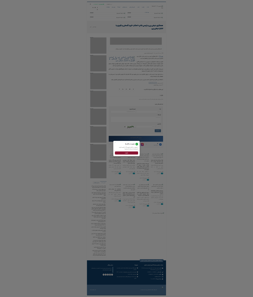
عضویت (126, 153)
